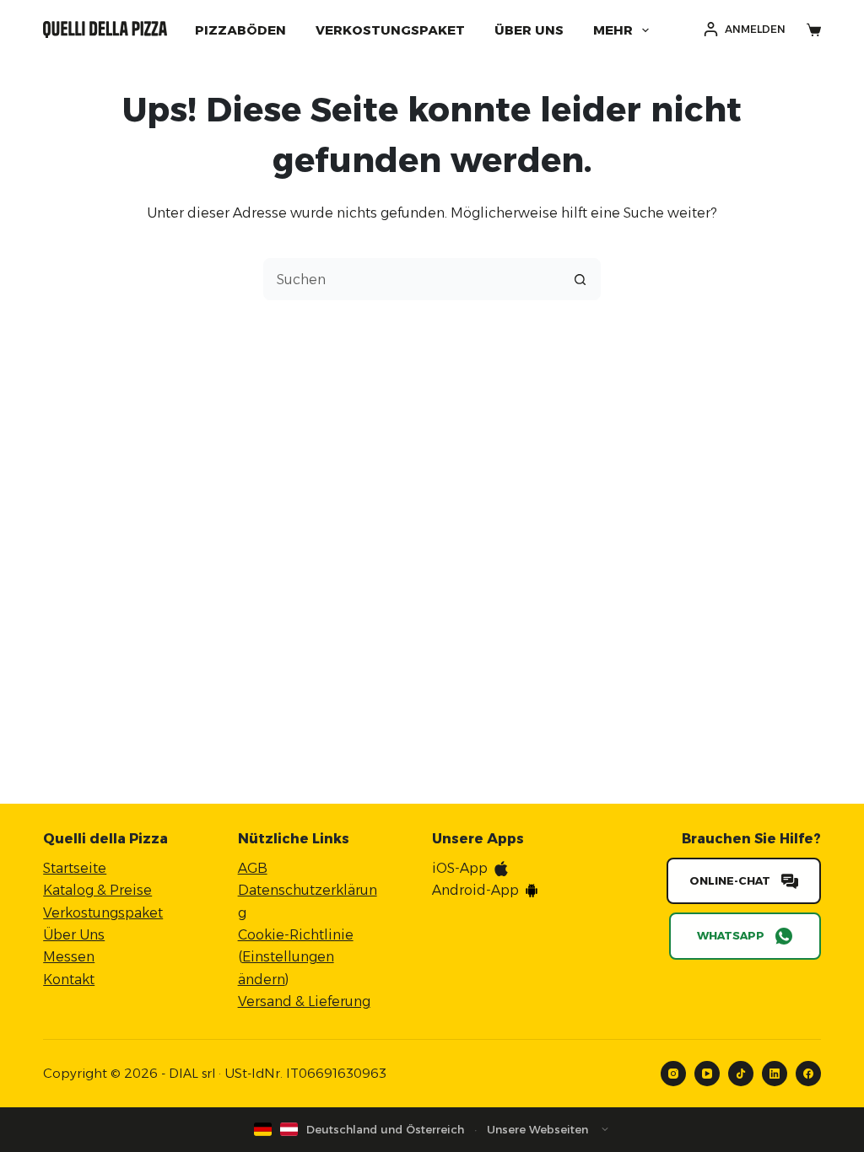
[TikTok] (740, 1073)
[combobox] (411, 279)
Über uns (529, 30)
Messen (68, 957)
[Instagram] (673, 1073)
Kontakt (68, 980)
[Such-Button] (579, 279)
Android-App (475, 890)
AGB (252, 868)
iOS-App (460, 868)
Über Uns (74, 935)
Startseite (74, 868)
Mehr (613, 30)
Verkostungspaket (390, 30)
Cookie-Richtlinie (296, 935)
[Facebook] (808, 1073)
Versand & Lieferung (304, 1001)
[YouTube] (707, 1073)
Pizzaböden (240, 30)
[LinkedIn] (774, 1073)
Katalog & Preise (97, 890)
